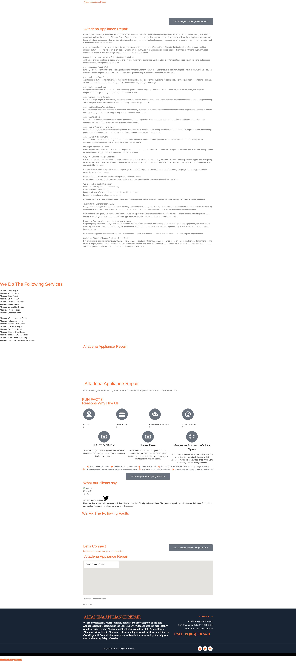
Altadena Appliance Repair (94, 2)
